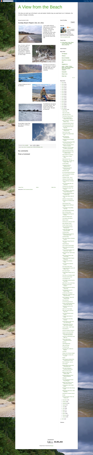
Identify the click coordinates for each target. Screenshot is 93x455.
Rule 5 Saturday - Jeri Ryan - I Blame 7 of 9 (68, 121)
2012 (63, 106)
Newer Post (21, 187)
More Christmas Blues (66, 212)
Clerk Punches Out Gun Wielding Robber (67, 168)
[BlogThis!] (34, 145)
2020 (63, 92)
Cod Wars (64, 351)
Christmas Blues (65, 232)
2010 (63, 418)
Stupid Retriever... (65, 243)
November (65, 399)
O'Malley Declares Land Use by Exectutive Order (68, 234)
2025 (63, 84)
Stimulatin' (64, 378)
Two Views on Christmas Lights (68, 275)
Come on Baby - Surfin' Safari (68, 327)
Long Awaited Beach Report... (68, 123)
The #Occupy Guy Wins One (68, 125)
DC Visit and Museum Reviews (68, 172)
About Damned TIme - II (67, 159)
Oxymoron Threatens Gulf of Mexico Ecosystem (68, 145)
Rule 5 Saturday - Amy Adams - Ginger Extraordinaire (68, 191)
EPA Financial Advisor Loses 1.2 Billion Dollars (68, 152)
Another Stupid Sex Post (67, 225)
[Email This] (33, 145)
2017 (63, 97)
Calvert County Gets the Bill (67, 332)
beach (23, 147)
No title (63, 395)
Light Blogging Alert (66, 343)
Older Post (53, 187)
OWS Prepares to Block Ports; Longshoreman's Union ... (68, 360)
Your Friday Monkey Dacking (68, 210)
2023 (63, 87)
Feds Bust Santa (65, 170)
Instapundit (64, 71)
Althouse (64, 55)
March (64, 413)
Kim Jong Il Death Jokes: (67, 266)
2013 (63, 104)
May (64, 410)
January (64, 416)
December (65, 109)
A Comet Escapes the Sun (67, 301)
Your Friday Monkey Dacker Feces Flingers (67, 380)
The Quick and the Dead (67, 276)
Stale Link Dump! (65, 345)
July (63, 406)
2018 (63, 96)
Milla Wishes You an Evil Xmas (68, 283)
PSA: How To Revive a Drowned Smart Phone (67, 369)
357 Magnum (64, 53)
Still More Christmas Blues (67, 198)
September (65, 403)
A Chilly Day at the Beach (67, 292)
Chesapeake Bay (29, 147)
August (64, 405)
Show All (73, 77)
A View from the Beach (40, 7)
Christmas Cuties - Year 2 (67, 177)
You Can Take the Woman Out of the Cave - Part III (68, 250)
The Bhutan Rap (65, 347)
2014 (63, 103)
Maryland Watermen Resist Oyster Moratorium (67, 376)
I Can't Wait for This (66, 278)
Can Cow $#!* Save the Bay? (68, 245)
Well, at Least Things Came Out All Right (67, 256)
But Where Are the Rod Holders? (66, 285)
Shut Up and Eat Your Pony (67, 150)
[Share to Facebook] (37, 145)
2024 (63, 86)
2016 (63, 99)
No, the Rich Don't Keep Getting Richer (67, 130)
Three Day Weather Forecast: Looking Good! (68, 194)
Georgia (34, 147)
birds (25, 147)
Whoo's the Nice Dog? (66, 370)
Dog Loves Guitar (65, 112)
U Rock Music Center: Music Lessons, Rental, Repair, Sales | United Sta (68, 43)
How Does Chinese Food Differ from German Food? (68, 143)
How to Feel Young (66, 132)
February (64, 415)
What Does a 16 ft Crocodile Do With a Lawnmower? (68, 148)
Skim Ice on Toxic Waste (67, 308)
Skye (42, 147)
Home (37, 187)
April (64, 411)
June (64, 408)
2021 (63, 91)
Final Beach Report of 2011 (67, 116)
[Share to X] (36, 145)
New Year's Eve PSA (66, 114)
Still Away (64, 341)
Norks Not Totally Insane (67, 216)
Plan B (63, 357)
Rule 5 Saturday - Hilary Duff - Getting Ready (68, 298)
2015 (63, 101)
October (64, 401)
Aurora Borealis (65, 300)
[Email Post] (31, 145)
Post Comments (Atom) (28, 189)
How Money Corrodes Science (68, 393)
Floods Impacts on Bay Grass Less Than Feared (68, 322)
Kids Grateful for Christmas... (68, 154)
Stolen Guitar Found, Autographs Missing (66, 340)
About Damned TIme (66, 203)
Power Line (64, 76)
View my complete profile (65, 37)
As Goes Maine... (65, 163)
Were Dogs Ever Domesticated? (66, 137)
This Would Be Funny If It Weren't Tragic (67, 291)
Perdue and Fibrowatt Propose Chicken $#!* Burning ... (68, 304)
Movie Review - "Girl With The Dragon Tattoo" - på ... (68, 161)
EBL (63, 62)
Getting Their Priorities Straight (68, 353)
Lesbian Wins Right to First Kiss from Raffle (67, 230)
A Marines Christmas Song (67, 179)
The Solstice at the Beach (67, 218)
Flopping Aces (65, 64)
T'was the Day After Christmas (68, 174)
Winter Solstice (65, 220)
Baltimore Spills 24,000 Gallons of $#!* (67, 373)
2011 (63, 108)
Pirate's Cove (64, 74)
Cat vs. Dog (64, 111)
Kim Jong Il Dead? (66, 270)
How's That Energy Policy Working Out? (67, 227)
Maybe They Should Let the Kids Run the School (67, 383)
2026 (63, 82)
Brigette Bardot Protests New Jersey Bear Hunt (68, 366)
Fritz (69, 27)
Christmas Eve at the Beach (67, 186)
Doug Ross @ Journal (66, 60)
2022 (63, 89)
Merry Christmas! (65, 175)
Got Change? (65, 363)
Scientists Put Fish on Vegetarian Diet (66, 166)
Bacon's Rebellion (65, 57)
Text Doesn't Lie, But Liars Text (68, 221)
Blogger (51, 445)
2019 (63, 94)
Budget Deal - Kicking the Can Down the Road (68, 295)
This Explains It (65, 328)
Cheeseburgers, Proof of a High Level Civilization (67, 325)
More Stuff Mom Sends (66, 223)
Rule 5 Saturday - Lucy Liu (67, 362)
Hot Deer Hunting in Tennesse (68, 330)
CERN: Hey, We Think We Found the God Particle (67, 334)
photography (38, 147)
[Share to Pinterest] (38, 145)
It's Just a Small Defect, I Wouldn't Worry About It (67, 118)
